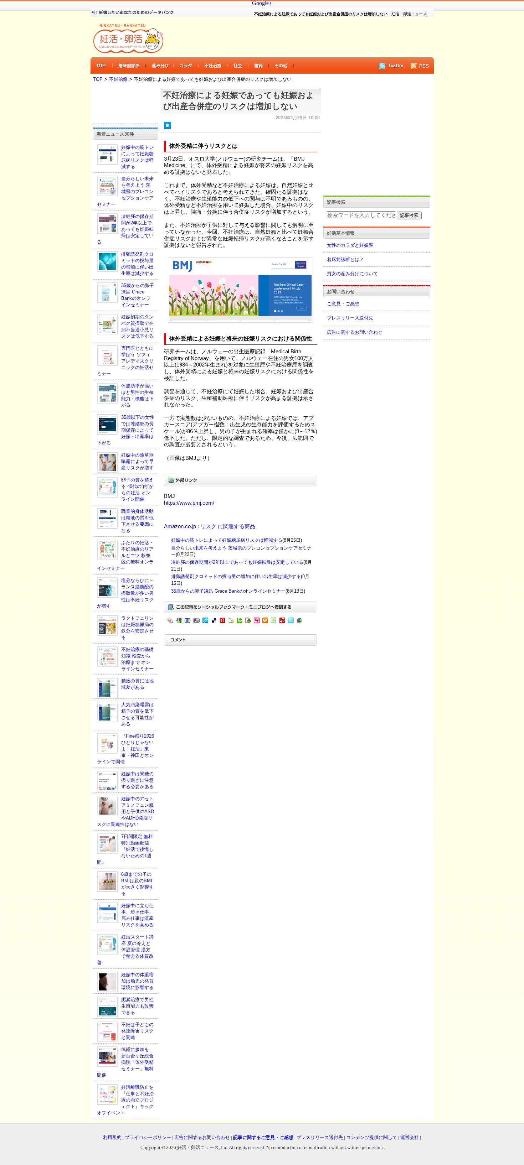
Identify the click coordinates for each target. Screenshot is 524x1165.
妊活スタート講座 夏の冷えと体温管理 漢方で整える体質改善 (125, 949)
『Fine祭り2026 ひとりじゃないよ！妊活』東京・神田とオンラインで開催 (125, 748)
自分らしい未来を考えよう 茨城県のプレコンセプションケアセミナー (125, 191)
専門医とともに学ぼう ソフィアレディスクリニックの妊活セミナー (125, 360)
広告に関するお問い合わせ (354, 332)
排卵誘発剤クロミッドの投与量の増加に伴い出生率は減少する (236, 576)
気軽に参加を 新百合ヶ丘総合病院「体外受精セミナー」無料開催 (125, 1062)
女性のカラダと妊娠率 (350, 245)
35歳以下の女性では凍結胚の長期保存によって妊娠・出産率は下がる (125, 430)
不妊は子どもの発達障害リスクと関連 (137, 1031)
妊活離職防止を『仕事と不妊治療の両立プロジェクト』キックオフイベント (125, 1100)
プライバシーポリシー (148, 1137)
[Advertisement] (294, 37)
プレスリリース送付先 (350, 318)
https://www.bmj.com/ (189, 503)
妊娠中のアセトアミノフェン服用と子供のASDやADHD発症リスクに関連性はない (125, 811)
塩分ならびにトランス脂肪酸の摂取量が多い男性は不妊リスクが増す (125, 593)
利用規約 (112, 1137)
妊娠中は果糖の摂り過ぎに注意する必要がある (137, 780)
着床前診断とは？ (345, 259)
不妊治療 (118, 79)
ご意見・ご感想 (343, 303)
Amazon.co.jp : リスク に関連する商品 (209, 526)
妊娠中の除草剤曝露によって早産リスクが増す (137, 461)
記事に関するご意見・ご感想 (263, 1137)
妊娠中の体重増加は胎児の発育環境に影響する (137, 981)
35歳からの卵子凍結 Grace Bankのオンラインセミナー (228, 591)
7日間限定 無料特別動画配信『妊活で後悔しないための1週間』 (125, 849)
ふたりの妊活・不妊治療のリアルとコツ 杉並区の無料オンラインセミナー (125, 555)
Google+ (262, 3)
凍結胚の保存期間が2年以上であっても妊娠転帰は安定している (125, 229)
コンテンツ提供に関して (371, 1137)
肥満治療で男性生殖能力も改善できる (137, 1006)
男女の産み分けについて (352, 273)
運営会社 (409, 1137)
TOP (98, 79)
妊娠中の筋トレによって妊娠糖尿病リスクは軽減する (226, 540)
